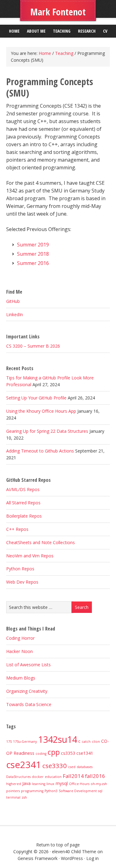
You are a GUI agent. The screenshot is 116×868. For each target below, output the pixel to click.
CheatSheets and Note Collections (40, 542)
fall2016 (95, 775)
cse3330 (54, 765)
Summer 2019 (33, 244)
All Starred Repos (23, 503)
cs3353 (68, 753)
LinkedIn (14, 314)
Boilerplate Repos (24, 516)
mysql (62, 783)
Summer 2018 (33, 253)
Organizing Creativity (26, 691)
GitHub (13, 301)
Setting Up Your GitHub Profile (36, 398)
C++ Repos (17, 529)
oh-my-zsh (99, 784)
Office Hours (79, 784)
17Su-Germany (25, 741)
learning (38, 784)
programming (32, 791)
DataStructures (18, 777)
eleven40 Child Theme (74, 851)
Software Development (78, 791)
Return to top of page (58, 845)
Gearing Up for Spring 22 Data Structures (47, 431)
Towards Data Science (28, 704)
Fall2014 (73, 775)
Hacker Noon (19, 651)
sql (100, 791)
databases (84, 767)
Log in (92, 858)
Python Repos (20, 569)
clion (96, 741)
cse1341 (84, 753)
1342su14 (57, 739)
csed (71, 767)
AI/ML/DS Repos (23, 489)
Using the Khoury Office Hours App (41, 411)
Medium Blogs (20, 678)
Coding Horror (20, 638)
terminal (13, 797)
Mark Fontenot (58, 12)
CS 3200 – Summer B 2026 (33, 346)
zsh (24, 797)
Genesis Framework (38, 858)
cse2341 (23, 764)
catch (86, 741)
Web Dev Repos (22, 582)
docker (38, 777)
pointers (13, 791)
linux (50, 784)
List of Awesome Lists (28, 665)
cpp (54, 752)
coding (41, 753)
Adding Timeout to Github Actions (40, 451)
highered (13, 784)
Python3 (51, 791)
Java (26, 783)
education (53, 777)
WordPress (72, 858)
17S (9, 741)
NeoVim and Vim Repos (30, 556)
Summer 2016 (33, 263)
